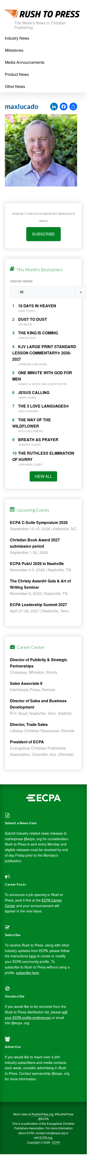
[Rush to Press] (42, 15)
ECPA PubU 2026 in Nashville (37, 563)
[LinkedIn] (54, 107)
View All (43, 476)
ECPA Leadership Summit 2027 (38, 604)
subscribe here (27, 972)
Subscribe (43, 234)
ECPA (56, 1142)
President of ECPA (27, 742)
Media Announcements (24, 62)
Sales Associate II (26, 683)
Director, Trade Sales (29, 724)
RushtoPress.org (43, 1114)
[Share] (73, 107)
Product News (17, 74)
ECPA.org (46, 1137)
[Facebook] (63, 107)
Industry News (17, 38)
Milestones (14, 50)
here (32, 955)
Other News (15, 86)
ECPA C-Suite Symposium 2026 (39, 522)
